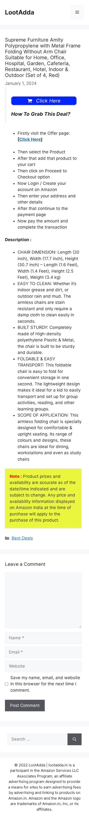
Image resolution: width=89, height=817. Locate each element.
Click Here (30, 139)
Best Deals (22, 538)
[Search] (74, 739)
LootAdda (19, 12)
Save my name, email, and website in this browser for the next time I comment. (45, 684)
